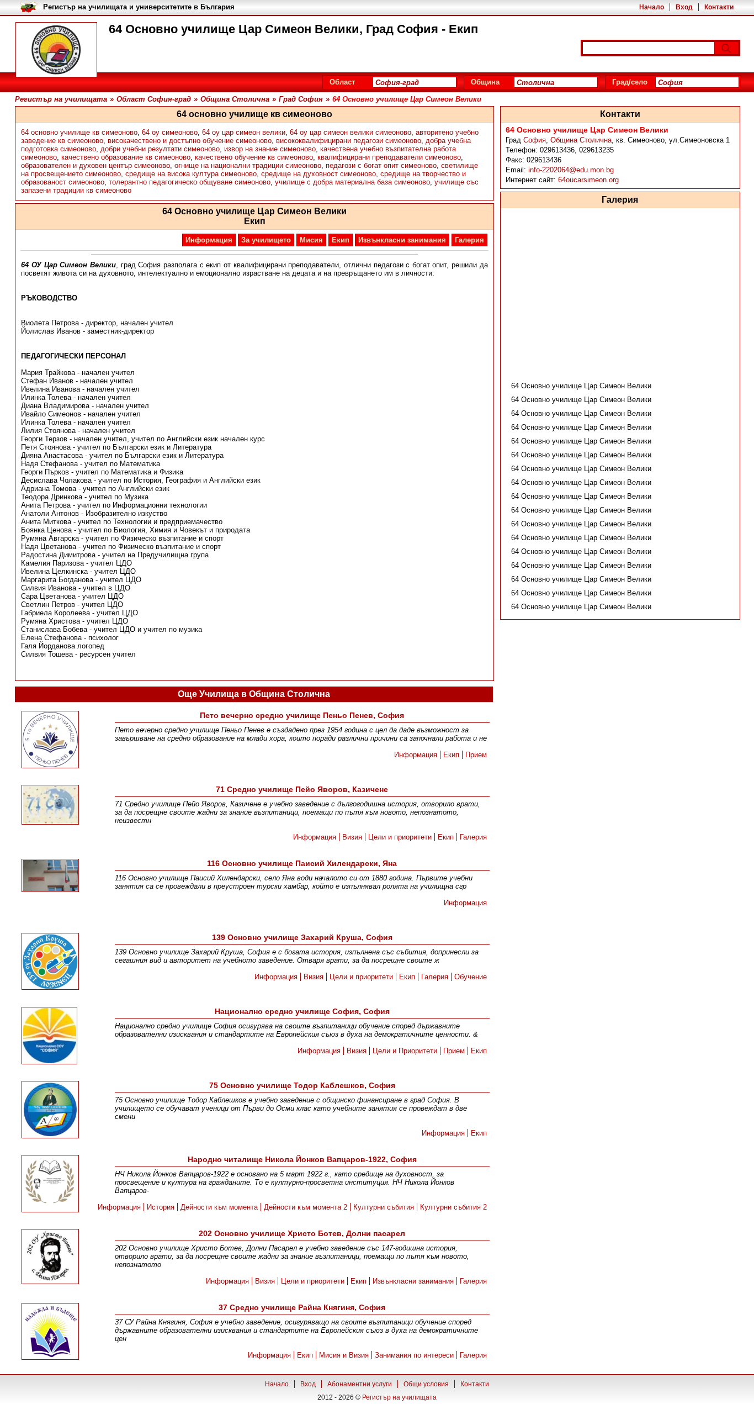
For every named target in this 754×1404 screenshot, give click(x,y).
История (160, 1207)
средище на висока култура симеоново (191, 174)
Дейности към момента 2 (305, 1207)
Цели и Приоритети (405, 1051)
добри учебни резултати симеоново (160, 149)
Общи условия (426, 1384)
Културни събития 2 (453, 1207)
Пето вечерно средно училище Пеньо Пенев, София (302, 715)
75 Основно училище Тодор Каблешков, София (302, 1085)
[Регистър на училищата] (56, 49)
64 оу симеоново (170, 132)
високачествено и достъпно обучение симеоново (190, 140)
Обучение (470, 977)
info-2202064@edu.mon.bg (571, 170)
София (534, 140)
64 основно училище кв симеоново (79, 132)
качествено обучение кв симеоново (254, 157)
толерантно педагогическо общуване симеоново (189, 182)
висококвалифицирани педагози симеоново (348, 140)
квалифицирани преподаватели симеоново (389, 157)
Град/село (629, 82)
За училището (266, 240)
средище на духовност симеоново (318, 174)
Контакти (719, 7)
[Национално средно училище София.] (49, 1036)
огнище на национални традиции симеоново (247, 165)
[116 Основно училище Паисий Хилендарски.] (50, 876)
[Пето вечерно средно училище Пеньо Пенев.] (50, 740)
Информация (208, 240)
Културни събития (383, 1207)
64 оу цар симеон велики (243, 132)
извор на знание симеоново (270, 149)
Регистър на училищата (399, 1397)
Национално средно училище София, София (302, 1011)
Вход (684, 7)
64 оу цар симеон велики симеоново (350, 132)
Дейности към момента (219, 1207)
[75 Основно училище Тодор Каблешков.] (50, 1110)
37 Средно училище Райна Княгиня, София (302, 1307)
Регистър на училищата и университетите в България (139, 7)
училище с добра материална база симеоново (352, 182)
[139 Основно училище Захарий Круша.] (50, 962)
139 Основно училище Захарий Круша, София (302, 937)
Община (485, 82)
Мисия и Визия (344, 1355)
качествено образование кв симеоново (125, 157)
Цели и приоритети (400, 837)
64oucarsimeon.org (588, 180)
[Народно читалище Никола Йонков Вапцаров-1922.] (50, 1184)
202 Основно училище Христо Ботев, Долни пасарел (302, 1233)
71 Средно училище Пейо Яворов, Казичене (302, 789)
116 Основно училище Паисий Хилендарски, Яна (302, 863)
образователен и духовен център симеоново (95, 165)
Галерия (469, 240)
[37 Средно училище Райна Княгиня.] (50, 1332)
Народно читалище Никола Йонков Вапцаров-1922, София (302, 1159)
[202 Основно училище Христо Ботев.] (50, 1257)
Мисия (311, 240)
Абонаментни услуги (359, 1384)
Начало (651, 7)
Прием (476, 755)
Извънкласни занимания (402, 240)
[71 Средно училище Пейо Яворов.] (50, 805)
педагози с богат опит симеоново (381, 165)
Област (342, 82)
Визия (352, 837)
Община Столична (581, 140)
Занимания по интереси (414, 1355)
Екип (340, 240)
